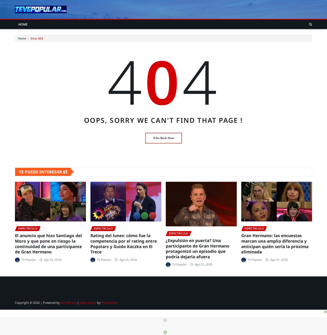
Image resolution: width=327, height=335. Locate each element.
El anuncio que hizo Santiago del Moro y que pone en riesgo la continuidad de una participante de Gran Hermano (48, 244)
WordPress (68, 303)
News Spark (88, 303)
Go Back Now (165, 138)
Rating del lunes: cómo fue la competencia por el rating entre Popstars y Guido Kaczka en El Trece (123, 244)
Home (23, 24)
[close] (165, 320)
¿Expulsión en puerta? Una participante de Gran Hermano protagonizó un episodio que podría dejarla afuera (197, 248)
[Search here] (310, 24)
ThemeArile (109, 303)
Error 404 (37, 38)
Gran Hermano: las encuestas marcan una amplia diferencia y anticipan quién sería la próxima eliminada (274, 244)
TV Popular (29, 260)
